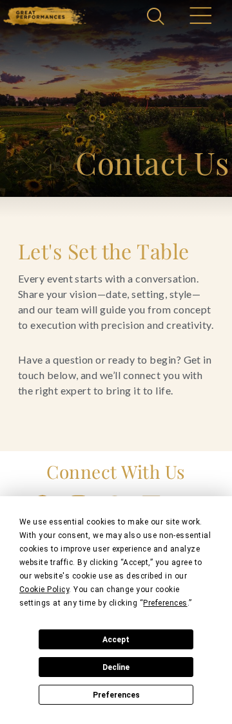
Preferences (116, 695)
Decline (116, 667)
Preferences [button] (165, 603)
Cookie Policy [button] (44, 589)
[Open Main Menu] (199, 17)
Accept (116, 639)
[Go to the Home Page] (44, 16)
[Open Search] (157, 17)
